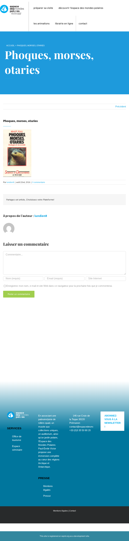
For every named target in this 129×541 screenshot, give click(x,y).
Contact (72, 511)
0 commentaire (38, 182)
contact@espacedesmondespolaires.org (90, 426)
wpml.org (65, 536)
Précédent (120, 106)
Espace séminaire (17, 448)
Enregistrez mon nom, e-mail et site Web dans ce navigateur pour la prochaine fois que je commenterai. (59, 285)
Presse (47, 495)
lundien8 (10, 182)
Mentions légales (48, 488)
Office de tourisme (16, 438)
